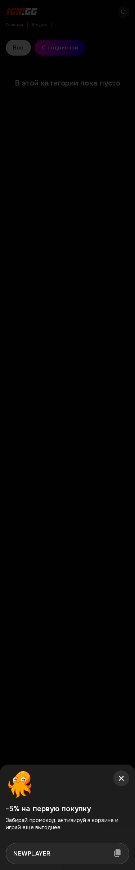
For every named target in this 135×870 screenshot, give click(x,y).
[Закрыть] (121, 778)
